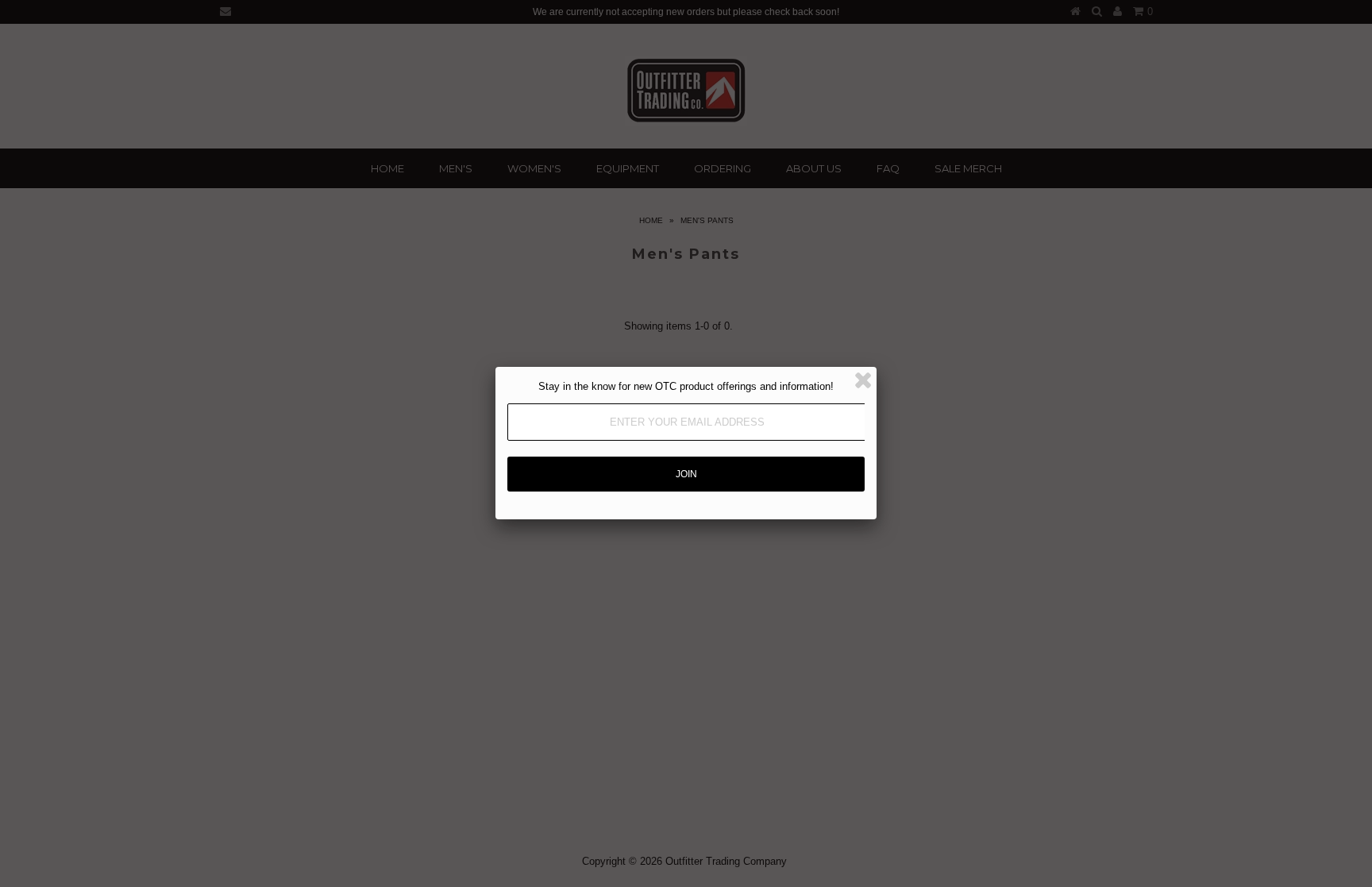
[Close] (863, 380)
